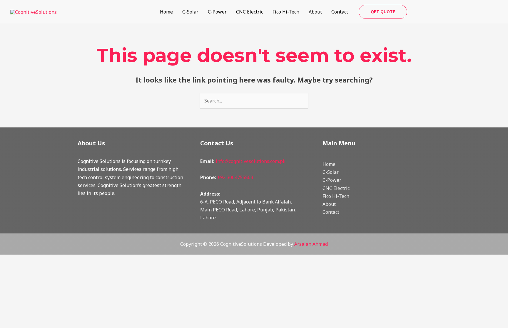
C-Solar (190, 12)
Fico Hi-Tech (286, 12)
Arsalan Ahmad (311, 244)
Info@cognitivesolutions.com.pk (250, 161)
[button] (383, 12)
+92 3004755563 (235, 177)
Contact (339, 12)
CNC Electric (249, 12)
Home (166, 12)
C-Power (217, 12)
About (315, 12)
